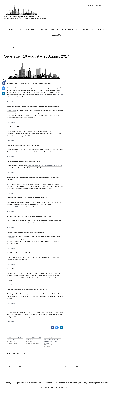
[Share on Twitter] (57, 329)
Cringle (9, 184)
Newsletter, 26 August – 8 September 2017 (68, 366)
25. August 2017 (12, 52)
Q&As (12, 30)
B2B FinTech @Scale (11, 47)
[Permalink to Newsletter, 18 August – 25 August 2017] (34, 78)
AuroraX (40, 94)
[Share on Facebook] (52, 329)
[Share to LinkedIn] (61, 329)
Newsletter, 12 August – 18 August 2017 (12, 366)
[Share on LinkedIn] (3, 94)
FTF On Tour (98, 30)
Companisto (23, 184)
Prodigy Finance (11, 110)
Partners (84, 30)
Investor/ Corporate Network (64, 30)
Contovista (60, 94)
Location (99, 5)
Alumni (44, 30)
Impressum (91, 5)
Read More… (11, 122)
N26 (16, 207)
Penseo (11, 236)
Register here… (11, 101)
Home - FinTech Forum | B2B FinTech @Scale (19, 16)
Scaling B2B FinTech (27, 30)
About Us (56, 35)
